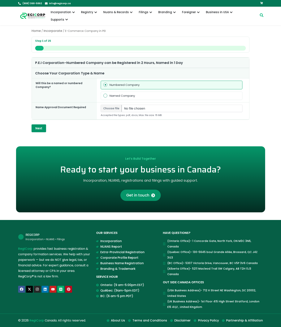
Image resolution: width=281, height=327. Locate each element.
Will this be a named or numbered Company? (59, 85)
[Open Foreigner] (198, 12)
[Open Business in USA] (231, 12)
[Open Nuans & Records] (131, 12)
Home (36, 31)
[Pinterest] (68, 289)
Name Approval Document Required (61, 107)
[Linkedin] (45, 289)
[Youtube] (53, 289)
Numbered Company (125, 85)
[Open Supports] (66, 20)
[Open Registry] (95, 12)
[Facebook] (21, 289)
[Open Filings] (150, 12)
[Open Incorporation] (73, 12)
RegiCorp (25, 248)
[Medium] (60, 289)
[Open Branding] (174, 12)
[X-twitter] (29, 289)
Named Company (122, 96)
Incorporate (53, 31)
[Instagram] (37, 289)
